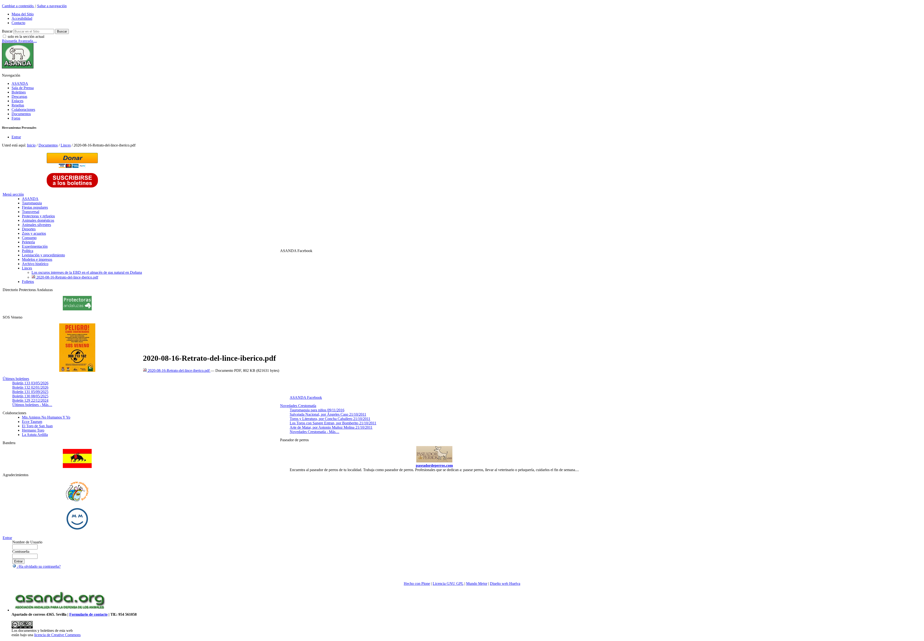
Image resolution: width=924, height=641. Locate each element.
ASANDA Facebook (306, 397)
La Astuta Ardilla (35, 435)
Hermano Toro (33, 430)
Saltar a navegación (52, 6)
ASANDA (20, 83)
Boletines (19, 92)
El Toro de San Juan (37, 426)
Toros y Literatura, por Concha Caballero (330, 419)
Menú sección (13, 194)
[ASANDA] (17, 67)
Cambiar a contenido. (18, 6)
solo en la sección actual (26, 36)
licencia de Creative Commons (57, 635)
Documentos (21, 114)
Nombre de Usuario (27, 542)
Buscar (7, 31)
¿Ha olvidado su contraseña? (38, 566)
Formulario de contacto (88, 614)
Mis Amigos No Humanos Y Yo (46, 417)
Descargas (19, 96)
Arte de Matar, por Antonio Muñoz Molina (331, 427)
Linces (66, 145)
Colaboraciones (23, 109)
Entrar (16, 137)
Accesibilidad (22, 18)
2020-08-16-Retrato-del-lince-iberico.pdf (179, 370)
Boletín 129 (30, 400)
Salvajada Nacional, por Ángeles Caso (328, 414)
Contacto (18, 23)
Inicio (31, 145)
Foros (16, 118)
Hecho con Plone (417, 583)
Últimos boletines (16, 379)
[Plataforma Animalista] (77, 501)
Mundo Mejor (476, 583)
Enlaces (17, 101)
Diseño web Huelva (505, 583)
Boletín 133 (30, 383)
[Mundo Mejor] (77, 529)
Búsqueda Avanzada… (19, 41)
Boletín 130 (30, 396)
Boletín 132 (30, 387)
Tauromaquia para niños (317, 410)
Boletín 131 (30, 392)
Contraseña (20, 551)
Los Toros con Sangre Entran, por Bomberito (333, 423)
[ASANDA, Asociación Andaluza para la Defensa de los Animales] (60, 610)
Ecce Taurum (32, 422)
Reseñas (18, 105)
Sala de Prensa (23, 88)
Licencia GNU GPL (448, 583)
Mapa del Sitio (23, 14)
